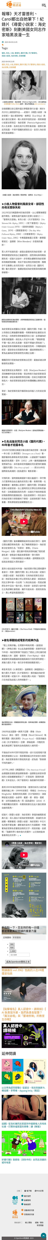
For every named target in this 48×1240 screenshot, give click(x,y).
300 (12, 944)
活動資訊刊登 (29, 1210)
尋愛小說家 (6, 56)
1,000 (12, 951)
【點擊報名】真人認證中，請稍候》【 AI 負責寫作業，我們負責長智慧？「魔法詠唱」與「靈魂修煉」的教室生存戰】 (24, 1014)
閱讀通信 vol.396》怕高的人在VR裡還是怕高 (23, 971)
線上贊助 (28, 1222)
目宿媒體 (22, 56)
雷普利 (17, 53)
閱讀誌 (15, 1199)
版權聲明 (27, 1200)
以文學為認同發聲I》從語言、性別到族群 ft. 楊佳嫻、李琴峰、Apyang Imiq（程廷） (23, 1089)
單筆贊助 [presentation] (17, 937)
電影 (3, 53)
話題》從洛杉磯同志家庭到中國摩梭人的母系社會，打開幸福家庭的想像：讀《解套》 (24, 1125)
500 (12, 947)
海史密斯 (14, 56)
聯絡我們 (27, 1204)
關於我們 (27, 1196)
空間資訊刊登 (29, 1214)
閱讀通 (15, 1213)
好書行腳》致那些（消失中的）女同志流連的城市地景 (24, 1161)
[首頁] (13, 4)
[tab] (7, 937)
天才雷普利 (32, 53)
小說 (12, 53)
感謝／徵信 (39, 1222)
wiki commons (39, 104)
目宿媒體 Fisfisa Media (12, 104)
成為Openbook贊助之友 (18, 962)
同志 (7, 53)
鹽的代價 (24, 53)
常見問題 (40, 1225)
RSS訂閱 (40, 1191)
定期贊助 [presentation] (7, 937)
